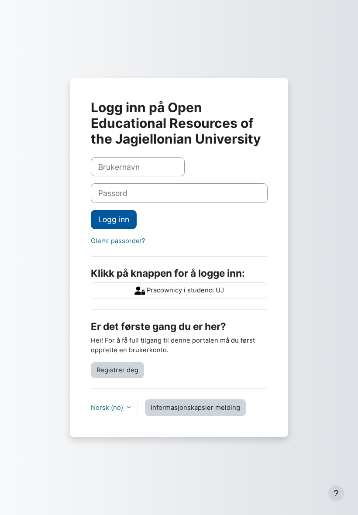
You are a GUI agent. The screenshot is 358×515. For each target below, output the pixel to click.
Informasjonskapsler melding (195, 408)
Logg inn (113, 219)
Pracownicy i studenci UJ (184, 290)
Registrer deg (117, 370)
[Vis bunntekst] (336, 493)
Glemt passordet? (118, 241)
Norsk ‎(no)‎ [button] (108, 408)
